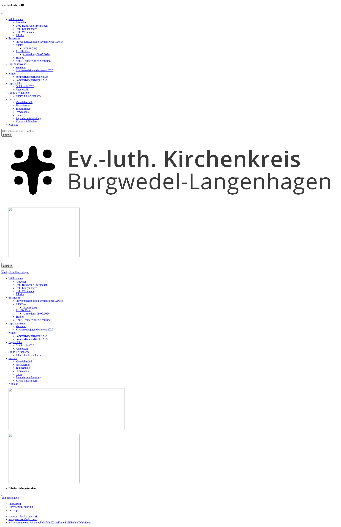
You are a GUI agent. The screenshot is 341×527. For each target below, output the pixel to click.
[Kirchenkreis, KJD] (170, 203)
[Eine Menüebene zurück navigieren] (2, 13)
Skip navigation (10, 497)
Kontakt (13, 124)
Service (13, 99)
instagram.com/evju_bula (23, 519)
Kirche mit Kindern (26, 121)
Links (19, 115)
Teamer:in (14, 38)
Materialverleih (24, 102)
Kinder (12, 73)
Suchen (7, 134)
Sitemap (13, 510)
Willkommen (16, 19)
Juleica (19, 44)
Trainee (20, 57)
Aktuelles (21, 22)
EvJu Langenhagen (26, 28)
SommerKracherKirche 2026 (32, 76)
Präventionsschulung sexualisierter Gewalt (39, 41)
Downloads (22, 111)
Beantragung (30, 47)
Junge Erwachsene (19, 92)
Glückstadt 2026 (25, 86)
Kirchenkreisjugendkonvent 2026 (34, 70)
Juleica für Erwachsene (29, 95)
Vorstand (21, 67)
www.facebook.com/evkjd (23, 516)
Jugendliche (15, 83)
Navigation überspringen (15, 272)
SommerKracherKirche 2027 (32, 79)
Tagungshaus (23, 108)
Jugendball (22, 89)
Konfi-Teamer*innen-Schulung (33, 60)
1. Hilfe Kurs (23, 51)
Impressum (15, 503)
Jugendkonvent (17, 63)
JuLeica (20, 35)
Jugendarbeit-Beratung (28, 118)
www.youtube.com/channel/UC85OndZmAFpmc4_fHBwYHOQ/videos (50, 522)
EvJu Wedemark (25, 32)
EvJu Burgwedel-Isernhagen (32, 25)
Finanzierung (23, 105)
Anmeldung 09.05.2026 (36, 54)
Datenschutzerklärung (21, 506)
